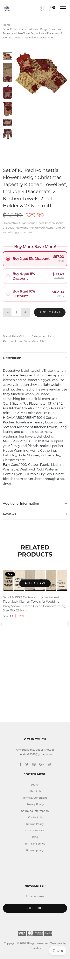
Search (35, 784)
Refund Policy (35, 824)
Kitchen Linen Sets (16, 341)
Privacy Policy (35, 804)
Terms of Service (35, 843)
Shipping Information (35, 810)
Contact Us (35, 817)
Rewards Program (35, 830)
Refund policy (35, 850)
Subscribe (35, 908)
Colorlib (35, 948)
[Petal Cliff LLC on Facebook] (22, 764)
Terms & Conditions (35, 797)
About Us (35, 791)
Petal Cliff (39, 341)
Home (6, 24)
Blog (35, 836)
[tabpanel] (41, 73)
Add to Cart (49, 312)
